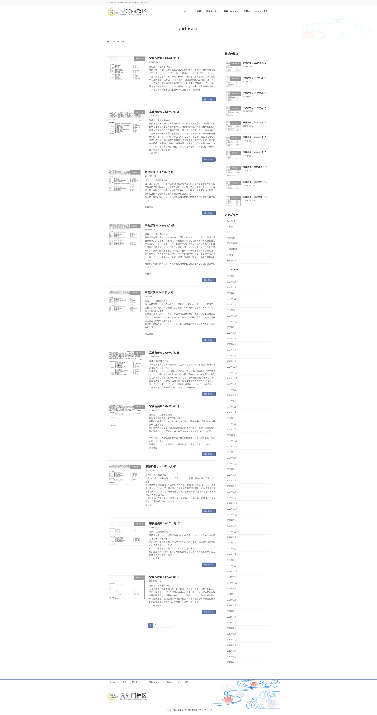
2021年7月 (231, 600)
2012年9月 (231, 645)
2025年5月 (231, 339)
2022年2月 (231, 560)
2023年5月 (231, 475)
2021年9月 (231, 588)
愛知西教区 (232, 244)
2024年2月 (231, 424)
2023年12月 (232, 435)
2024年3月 (231, 418)
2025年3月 (231, 350)
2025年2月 (231, 356)
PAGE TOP (366, 691)
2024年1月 (231, 429)
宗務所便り (234, 249)
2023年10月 (232, 446)
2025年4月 (231, 344)
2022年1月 (231, 566)
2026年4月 (231, 293)
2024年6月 (231, 401)
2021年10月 (232, 583)
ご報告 (230, 226)
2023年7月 (231, 463)
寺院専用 (231, 238)
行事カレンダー (154, 682)
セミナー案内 (183, 682)
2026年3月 (231, 299)
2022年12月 (232, 503)
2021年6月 (231, 605)
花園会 (230, 255)
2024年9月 (231, 384)
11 (166, 626)
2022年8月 (231, 526)
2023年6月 (231, 469)
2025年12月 (232, 310)
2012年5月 (231, 657)
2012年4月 (231, 662)
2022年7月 (231, 532)
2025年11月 (232, 316)
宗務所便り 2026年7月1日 (164, 111)
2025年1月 (231, 361)
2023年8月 (231, 458)
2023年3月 (231, 486)
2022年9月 (231, 520)
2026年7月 (231, 276)
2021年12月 (232, 571)
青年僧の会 (232, 261)
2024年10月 (232, 378)
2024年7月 (231, 395)
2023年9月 (231, 452)
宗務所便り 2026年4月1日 (160, 292)
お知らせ (231, 221)
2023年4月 (231, 481)
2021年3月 (231, 623)
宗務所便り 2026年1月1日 (164, 406)
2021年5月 (231, 611)
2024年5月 (231, 407)
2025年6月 (231, 333)
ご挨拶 (123, 682)
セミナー (231, 232)
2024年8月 (231, 390)
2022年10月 (232, 515)
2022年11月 (232, 509)
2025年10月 (232, 321)
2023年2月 (231, 492)
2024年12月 (232, 367)
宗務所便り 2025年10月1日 (164, 577)
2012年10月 (232, 639)
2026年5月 (231, 288)
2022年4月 (231, 549)
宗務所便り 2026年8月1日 (164, 58)
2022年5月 (231, 543)
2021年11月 (232, 577)
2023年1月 (231, 497)
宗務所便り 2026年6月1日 (160, 172)
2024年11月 (232, 373)
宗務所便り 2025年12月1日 (161, 466)
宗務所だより (137, 682)
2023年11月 (232, 441)
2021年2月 (231, 628)
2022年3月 (231, 554)
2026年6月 (231, 282)
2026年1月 (231, 304)
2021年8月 (231, 594)
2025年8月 (231, 327)
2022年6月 (231, 537)
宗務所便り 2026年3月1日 (164, 352)
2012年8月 (231, 651)
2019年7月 (231, 634)
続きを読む (208, 99)
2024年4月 (231, 412)
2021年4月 (231, 617)
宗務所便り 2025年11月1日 (164, 523)
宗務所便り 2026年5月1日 (160, 225)
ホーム (112, 682)
